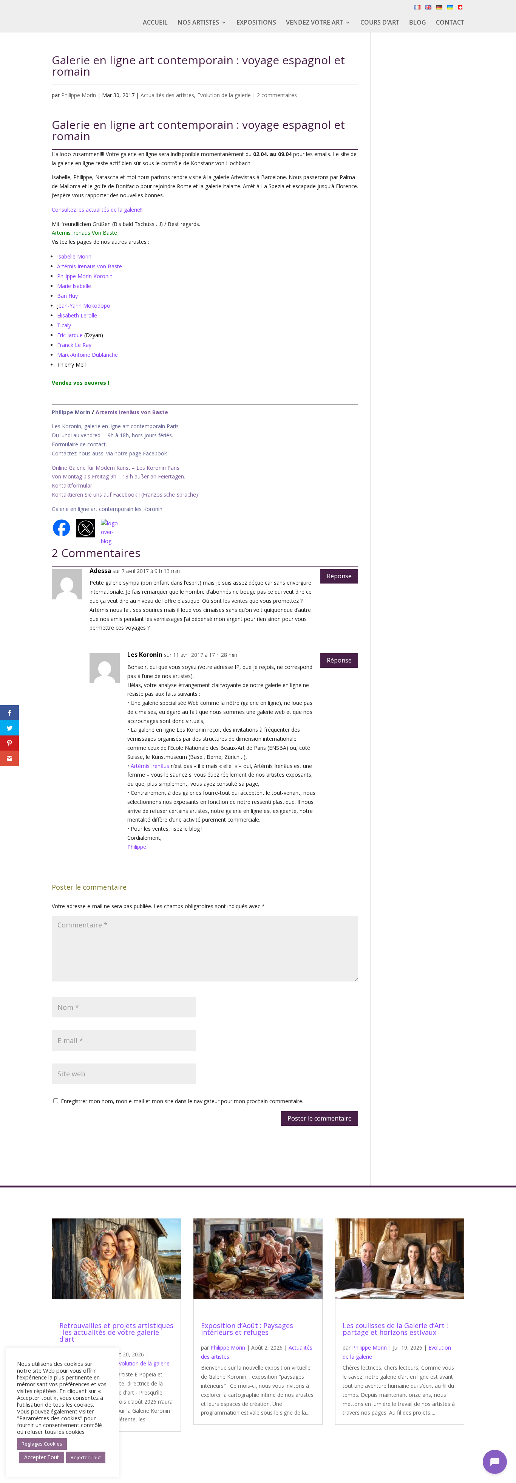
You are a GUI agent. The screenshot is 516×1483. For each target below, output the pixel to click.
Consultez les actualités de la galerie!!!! (98, 209)
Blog (417, 23)
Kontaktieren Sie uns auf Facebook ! (96, 494)
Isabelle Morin (74, 256)
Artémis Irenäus (150, 765)
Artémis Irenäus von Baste (89, 266)
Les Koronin (144, 654)
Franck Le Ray (74, 344)
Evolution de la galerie (224, 95)
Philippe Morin (78, 95)
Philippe (136, 846)
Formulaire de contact (79, 444)
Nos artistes (198, 23)
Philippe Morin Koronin (85, 276)
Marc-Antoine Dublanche (87, 354)
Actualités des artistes (167, 95)
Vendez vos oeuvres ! (81, 382)
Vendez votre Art (314, 23)
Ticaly (64, 325)
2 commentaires (277, 95)
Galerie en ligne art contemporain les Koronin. (108, 508)
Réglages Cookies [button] (42, 1443)
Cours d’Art (379, 23)
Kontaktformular (72, 485)
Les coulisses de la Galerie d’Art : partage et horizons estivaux (395, 1329)
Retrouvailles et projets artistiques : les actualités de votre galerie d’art (116, 1332)
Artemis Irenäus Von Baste (84, 232)
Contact (450, 23)
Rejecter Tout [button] (86, 1457)
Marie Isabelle (74, 285)
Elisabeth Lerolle (77, 315)
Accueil (155, 23)
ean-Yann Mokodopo (84, 305)
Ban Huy (67, 295)
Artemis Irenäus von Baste (132, 412)
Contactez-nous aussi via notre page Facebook (110, 453)
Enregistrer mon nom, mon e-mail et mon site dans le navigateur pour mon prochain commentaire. (182, 1101)
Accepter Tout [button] (41, 1457)
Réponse (339, 576)
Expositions (256, 23)
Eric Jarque (70, 335)
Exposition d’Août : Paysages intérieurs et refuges (247, 1329)
